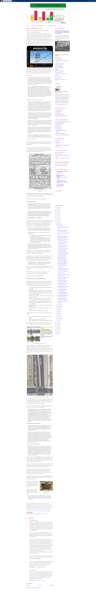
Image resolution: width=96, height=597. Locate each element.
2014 (58, 323)
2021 (58, 214)
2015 (58, 322)
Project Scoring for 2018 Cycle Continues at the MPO (62, 281)
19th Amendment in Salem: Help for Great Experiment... (63, 287)
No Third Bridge (58, 111)
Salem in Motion (58, 72)
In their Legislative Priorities (31, 469)
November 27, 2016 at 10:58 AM (37, 567)
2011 (58, 328)
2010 (58, 330)
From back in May (46, 405)
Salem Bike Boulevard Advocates (61, 115)
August (59, 308)
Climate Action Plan (58, 63)
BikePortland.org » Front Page (62, 171)
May (58, 313)
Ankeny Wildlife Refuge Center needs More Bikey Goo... (63, 296)
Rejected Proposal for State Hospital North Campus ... (62, 257)
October (59, 304)
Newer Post (28, 585)
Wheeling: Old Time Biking (60, 79)
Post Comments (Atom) (35, 587)
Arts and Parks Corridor (59, 110)
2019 (58, 217)
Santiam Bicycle (58, 142)
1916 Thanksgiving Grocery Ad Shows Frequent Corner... (63, 245)
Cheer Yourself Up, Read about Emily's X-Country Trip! (62, 231)
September (60, 306)
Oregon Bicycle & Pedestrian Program (62, 158)
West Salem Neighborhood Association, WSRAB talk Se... (63, 293)
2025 (58, 207)
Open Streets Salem (58, 127)
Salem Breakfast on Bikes (48, 5)
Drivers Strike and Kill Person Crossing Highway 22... (62, 290)
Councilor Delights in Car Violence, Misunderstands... (62, 251)
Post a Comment (29, 583)
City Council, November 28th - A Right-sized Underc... (63, 242)
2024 (58, 209)
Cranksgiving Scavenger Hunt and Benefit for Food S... (63, 275)
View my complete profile (61, 104)
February (59, 318)
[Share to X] (29, 512)
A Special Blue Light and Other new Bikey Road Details (62, 269)
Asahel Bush (57, 59)
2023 (58, 210)
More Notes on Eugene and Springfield (62, 266)
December (59, 224)
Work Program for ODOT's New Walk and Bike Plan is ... (62, 263)
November (59, 225)
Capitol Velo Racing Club (59, 123)
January (59, 320)
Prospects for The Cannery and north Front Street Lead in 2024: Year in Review (62, 32)
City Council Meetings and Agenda (61, 60)
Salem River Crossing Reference (61, 165)
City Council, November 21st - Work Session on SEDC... (62, 260)
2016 (58, 222)
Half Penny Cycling (58, 124)
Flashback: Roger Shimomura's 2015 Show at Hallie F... (62, 254)
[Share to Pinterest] (32, 512)
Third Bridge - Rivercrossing (52, 25)
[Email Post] (49, 510)
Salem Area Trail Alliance (59, 114)
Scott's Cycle (57, 143)
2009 (58, 332)
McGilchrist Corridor (59, 70)
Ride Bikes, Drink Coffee (61, 181)
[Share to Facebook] (30, 512)
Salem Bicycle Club (58, 129)
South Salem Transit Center (60, 73)
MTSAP (56, 69)
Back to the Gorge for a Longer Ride (62, 182)
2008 (58, 334)
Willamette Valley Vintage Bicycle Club (62, 134)
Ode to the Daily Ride (60, 185)
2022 (58, 212)
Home (28, 25)
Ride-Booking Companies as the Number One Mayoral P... (63, 236)
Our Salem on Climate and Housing (61, 163)
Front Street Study (58, 66)
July (58, 309)
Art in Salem (57, 57)
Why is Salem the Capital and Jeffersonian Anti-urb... (62, 284)
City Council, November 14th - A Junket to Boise (63, 272)
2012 (58, 327)
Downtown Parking (58, 64)
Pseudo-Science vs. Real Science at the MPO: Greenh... (63, 239)
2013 (58, 325)
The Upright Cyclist (60, 184)
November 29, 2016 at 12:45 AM (37, 580)
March (59, 316)
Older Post (51, 585)
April (59, 314)
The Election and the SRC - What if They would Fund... (63, 278)
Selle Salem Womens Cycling (60, 133)
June (58, 311)
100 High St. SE (31, 484)
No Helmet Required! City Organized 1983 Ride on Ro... (63, 299)
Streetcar (56, 75)
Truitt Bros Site (58, 76)
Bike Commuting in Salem (60, 152)
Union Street (57, 78)
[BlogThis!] (28, 512)
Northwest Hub (57, 112)
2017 (58, 220)
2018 (58, 219)
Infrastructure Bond (58, 67)
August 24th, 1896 (39, 191)
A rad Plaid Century (60, 172)
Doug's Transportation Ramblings (61, 175)
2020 (58, 215)
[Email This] (27, 512)
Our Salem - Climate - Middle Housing (38, 25)
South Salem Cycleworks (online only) (62, 145)
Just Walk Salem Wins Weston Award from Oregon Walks (62, 248)
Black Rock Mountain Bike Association (62, 121)
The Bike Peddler (58, 146)
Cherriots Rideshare (58, 153)
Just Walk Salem (58, 126)
